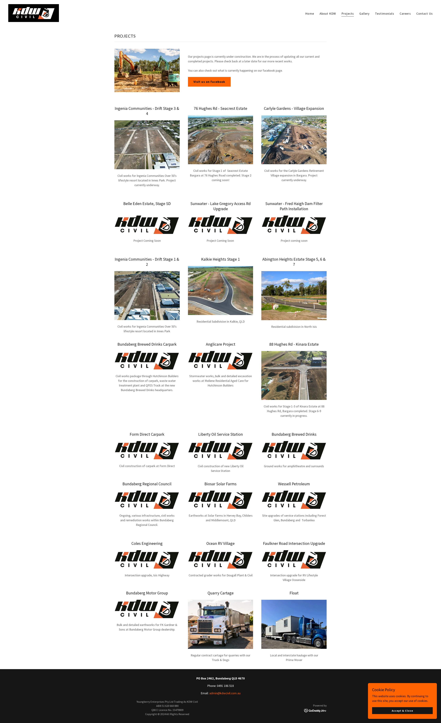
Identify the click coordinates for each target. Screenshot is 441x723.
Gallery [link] (364, 13)
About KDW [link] (328, 13)
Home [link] (309, 13)
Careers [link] (405, 13)
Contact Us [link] (424, 13)
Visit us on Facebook (209, 82)
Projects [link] (347, 13)
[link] (33, 13)
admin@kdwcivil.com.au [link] (224, 693)
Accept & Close (402, 710)
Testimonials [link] (384, 13)
